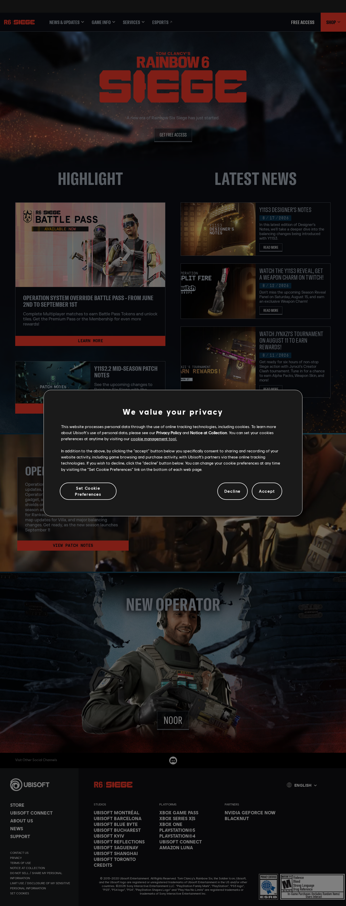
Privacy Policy (168, 432)
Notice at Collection (208, 432)
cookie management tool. (154, 438)
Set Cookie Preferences (88, 491)
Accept (267, 491)
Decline (232, 491)
